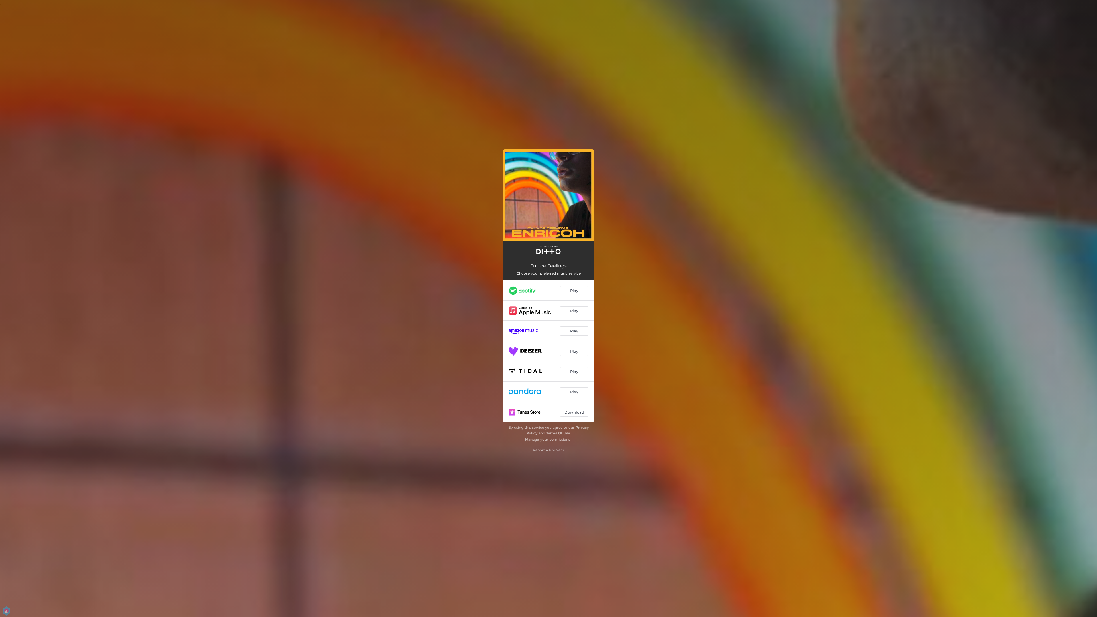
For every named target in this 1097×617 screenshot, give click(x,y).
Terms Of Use (558, 433)
